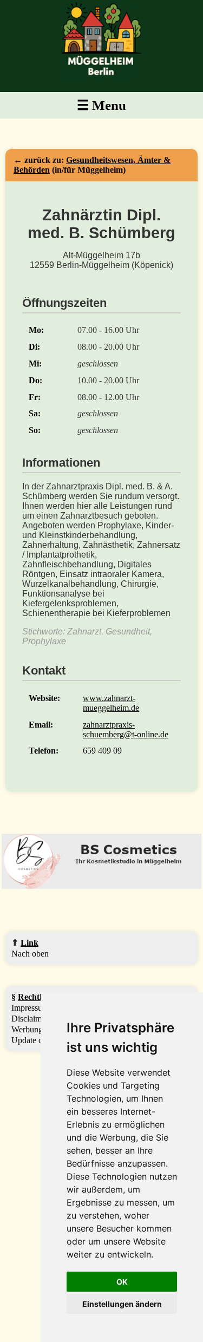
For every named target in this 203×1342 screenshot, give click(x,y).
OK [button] (122, 1281)
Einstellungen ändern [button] (122, 1303)
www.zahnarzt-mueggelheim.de (111, 702)
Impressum (30, 1007)
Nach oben (30, 953)
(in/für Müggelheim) (92, 164)
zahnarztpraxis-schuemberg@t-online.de (125, 729)
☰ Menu (101, 105)
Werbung (27, 1029)
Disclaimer (29, 1018)
